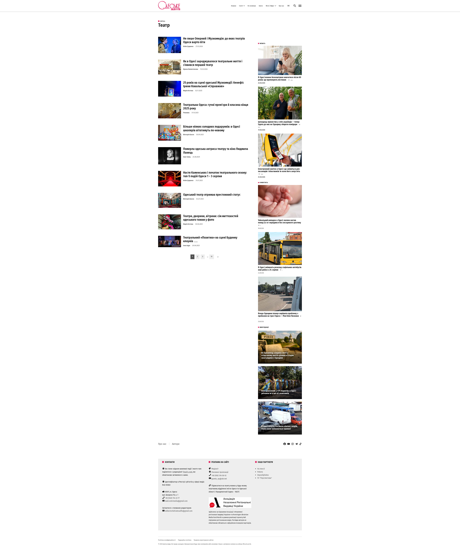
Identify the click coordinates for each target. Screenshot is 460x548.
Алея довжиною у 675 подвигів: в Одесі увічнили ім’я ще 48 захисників (278, 392)
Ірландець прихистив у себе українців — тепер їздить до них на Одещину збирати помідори (278, 123)
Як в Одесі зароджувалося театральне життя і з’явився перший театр (212, 63)
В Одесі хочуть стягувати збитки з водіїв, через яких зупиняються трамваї (279, 427)
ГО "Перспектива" (264, 478)
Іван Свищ (186, 157)
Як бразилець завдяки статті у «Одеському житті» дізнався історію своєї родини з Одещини (277, 355)
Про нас (281, 6)
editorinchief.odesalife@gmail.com (178, 511)
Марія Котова (188, 91)
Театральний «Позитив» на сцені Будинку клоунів (210, 239)
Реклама (186, 113)
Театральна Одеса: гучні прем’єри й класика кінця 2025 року (215, 106)
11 (211, 257)
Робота (260, 472)
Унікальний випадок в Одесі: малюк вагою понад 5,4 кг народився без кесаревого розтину (279, 221)
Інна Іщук (186, 246)
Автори (175, 443)
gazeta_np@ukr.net (219, 479)
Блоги (261, 6)
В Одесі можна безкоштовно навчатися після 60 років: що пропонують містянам (279, 78)
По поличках (252, 6)
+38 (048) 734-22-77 (172, 498)
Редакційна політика (184, 540)
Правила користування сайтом (203, 540)
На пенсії (261, 469)
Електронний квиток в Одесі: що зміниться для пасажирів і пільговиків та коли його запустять (279, 170)
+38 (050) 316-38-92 (219, 475)
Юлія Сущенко (188, 46)
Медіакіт (215, 469)
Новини (233, 6)
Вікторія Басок (188, 135)
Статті (241, 6)
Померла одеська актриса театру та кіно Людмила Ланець (215, 150)
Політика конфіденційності (167, 540)
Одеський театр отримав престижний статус (211, 194)
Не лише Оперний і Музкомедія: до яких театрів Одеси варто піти (214, 40)
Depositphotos (263, 475)
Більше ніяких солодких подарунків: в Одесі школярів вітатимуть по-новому (211, 128)
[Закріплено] (300, 6)
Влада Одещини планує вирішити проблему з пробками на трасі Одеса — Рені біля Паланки (278, 314)
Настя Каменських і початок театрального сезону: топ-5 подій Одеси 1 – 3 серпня (215, 174)
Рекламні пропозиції (220, 472)
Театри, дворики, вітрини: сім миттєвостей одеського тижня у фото (210, 218)
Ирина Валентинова (190, 69)
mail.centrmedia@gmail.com (176, 501)
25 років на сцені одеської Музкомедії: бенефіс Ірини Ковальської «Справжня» (213, 84)
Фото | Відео (270, 6)
